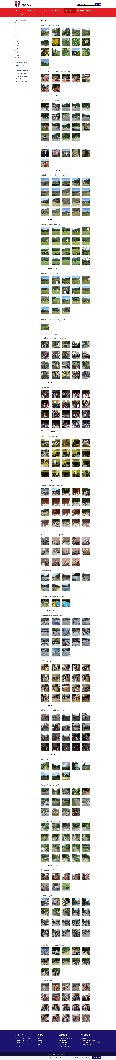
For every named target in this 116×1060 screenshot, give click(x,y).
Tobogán (40, 1042)
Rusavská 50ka (64, 1040)
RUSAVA (26, 4)
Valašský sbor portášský (88, 1044)
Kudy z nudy (63, 1044)
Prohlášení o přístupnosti (22, 1040)
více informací (65, 1057)
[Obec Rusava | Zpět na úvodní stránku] (17, 4)
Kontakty (18, 1046)
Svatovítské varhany (65, 1046)
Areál (39, 1044)
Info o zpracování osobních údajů (24, 1038)
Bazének (40, 1040)
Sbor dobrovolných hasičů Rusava (91, 1042)
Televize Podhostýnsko (66, 1038)
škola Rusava (63, 1042)
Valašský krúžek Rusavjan (88, 1040)
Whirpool (40, 1038)
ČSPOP (84, 1038)
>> (56, 219)
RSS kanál (18, 1042)
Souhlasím (96, 1058)
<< (42, 95)
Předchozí (48, 95)
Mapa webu (19, 1044)
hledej (99, 4)
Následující (50, 219)
